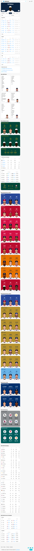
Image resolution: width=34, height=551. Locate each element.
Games (10, 13)
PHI (10, 26)
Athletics (3, 10)
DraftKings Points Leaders (5, 396)
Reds (3, 467)
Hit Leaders (3, 231)
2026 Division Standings (5, 157)
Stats (7, 13)
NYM (10, 49)
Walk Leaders (3, 369)
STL (10, 22)
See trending (5, 71)
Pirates (4, 465)
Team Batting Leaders (4, 122)
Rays (3, 482)
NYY (14, 526)
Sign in (30, 1)
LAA (8, 528)
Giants (4, 476)
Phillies (4, 451)
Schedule (2, 170)
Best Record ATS (4, 411)
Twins (3, 495)
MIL (14, 535)
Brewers (4, 460)
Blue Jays (4, 488)
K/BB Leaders (3, 356)
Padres (4, 472)
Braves (4, 449)
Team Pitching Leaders (5, 135)
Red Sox (4, 486)
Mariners (4, 164)
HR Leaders (3, 194)
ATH (8, 173)
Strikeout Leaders (4, 307)
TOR (9, 520)
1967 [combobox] (2, 15)
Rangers (4, 162)
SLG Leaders (3, 268)
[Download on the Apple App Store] (28, 548)
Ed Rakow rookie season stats (7, 68)
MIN (8, 177)
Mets (3, 456)
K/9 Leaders (3, 344)
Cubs (3, 462)
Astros (4, 160)
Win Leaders (3, 295)
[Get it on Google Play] (30, 548)
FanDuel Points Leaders (5, 384)
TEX (14, 541)
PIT (10, 28)
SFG (10, 41)
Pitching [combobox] (12, 15)
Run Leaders (3, 243)
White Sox (4, 493)
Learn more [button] (18, 549)
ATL (8, 526)
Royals (4, 501)
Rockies (4, 478)
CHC (10, 24)
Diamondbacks (5, 474)
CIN (10, 20)
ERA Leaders (3, 320)
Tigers (4, 499)
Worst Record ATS (4, 428)
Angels (4, 166)
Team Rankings (3, 148)
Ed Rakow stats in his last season (8, 70)
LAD (10, 32)
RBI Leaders (3, 206)
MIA (14, 528)
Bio (17, 13)
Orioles (4, 490)
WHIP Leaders (3, 332)
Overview (2, 13)
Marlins (4, 453)
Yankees (4, 484)
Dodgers (4, 470)
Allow (31, 549)
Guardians (4, 497)
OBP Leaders (3, 255)
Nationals (4, 455)
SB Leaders (3, 280)
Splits (14, 13)
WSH (14, 524)
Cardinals (4, 463)
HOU (10, 45)
